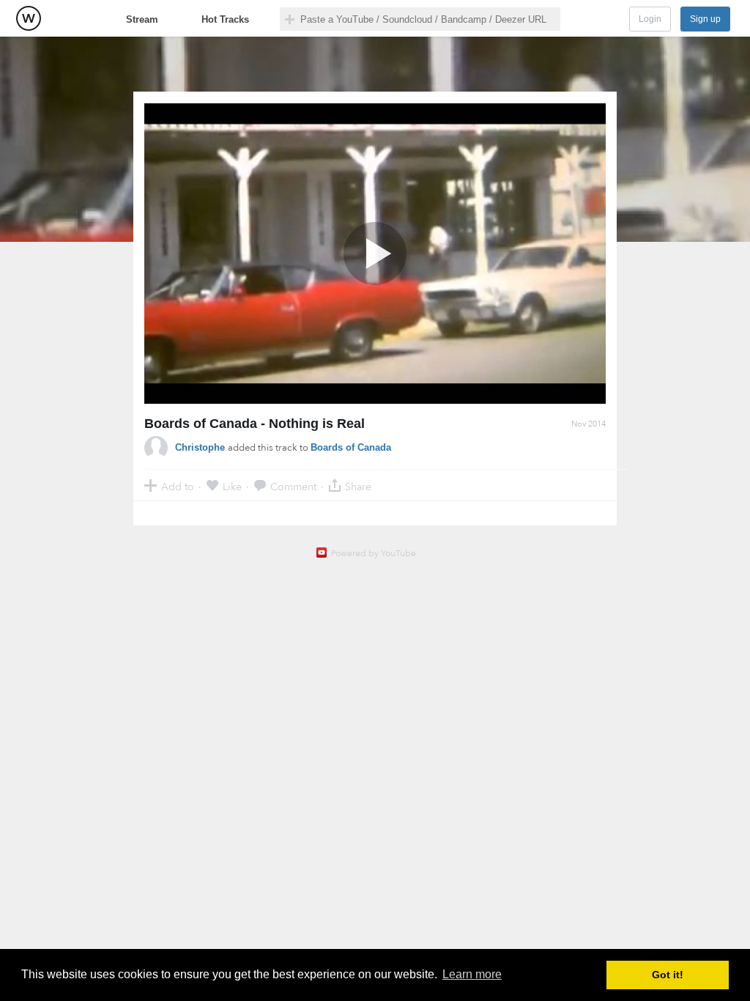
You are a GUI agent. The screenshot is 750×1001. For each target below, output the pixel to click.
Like (232, 486)
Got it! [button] (667, 974)
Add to (177, 486)
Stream (142, 19)
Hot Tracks (225, 19)
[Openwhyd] (28, 18)
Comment (293, 486)
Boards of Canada (351, 447)
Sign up (705, 19)
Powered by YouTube (373, 553)
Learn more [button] (472, 974)
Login (650, 19)
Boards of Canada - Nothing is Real (254, 423)
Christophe (201, 447)
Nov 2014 (588, 423)
